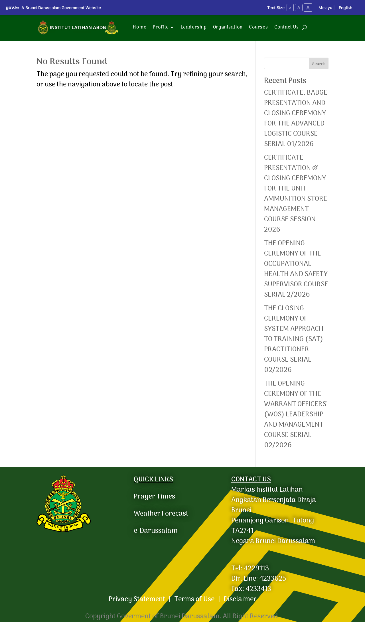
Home (140, 27)
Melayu (325, 7)
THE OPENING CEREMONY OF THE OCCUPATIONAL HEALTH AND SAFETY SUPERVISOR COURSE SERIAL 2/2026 (296, 269)
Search (318, 64)
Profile (161, 27)
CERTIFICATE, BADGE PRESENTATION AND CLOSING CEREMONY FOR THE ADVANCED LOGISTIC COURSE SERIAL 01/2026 (296, 118)
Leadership (194, 27)
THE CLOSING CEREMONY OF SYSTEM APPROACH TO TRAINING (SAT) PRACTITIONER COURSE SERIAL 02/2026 (293, 339)
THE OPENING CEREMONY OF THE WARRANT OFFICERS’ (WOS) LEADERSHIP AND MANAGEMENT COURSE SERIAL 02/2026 (296, 414)
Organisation (228, 27)
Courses (258, 27)
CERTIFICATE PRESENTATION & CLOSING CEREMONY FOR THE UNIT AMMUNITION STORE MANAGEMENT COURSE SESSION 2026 (295, 193)
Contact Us (286, 27)
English (345, 7)
